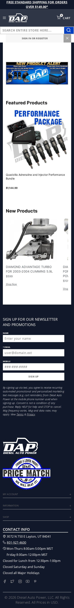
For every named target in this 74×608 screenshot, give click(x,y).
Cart (67, 18)
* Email (6, 347)
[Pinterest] (35, 581)
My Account (10, 494)
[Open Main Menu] (4, 18)
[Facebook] (4, 581)
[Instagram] (20, 581)
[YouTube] (27, 581)
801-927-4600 (16, 542)
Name (6, 333)
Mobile (6, 361)
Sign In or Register (35, 38)
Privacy (31, 414)
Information (11, 505)
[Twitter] (12, 581)
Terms (20, 414)
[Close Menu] (67, 38)
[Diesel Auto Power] (18, 17)
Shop (6, 517)
